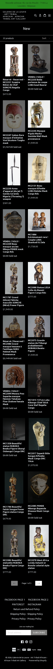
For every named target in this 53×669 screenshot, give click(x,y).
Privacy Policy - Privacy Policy (26, 618)
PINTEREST (18, 604)
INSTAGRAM (34, 604)
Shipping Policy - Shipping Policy (26, 614)
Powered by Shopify (37, 660)
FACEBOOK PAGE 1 (15, 599)
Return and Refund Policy (26, 609)
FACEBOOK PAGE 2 (38, 599)
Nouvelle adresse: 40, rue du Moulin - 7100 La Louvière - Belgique (27, 4)
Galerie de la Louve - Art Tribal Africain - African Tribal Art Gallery (14, 15)
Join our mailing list (26, 626)
